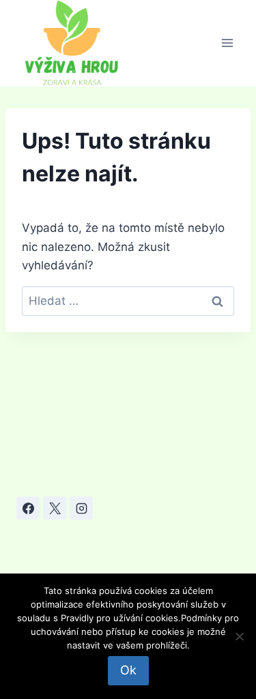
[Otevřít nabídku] (227, 43)
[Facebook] (28, 508)
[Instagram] (81, 508)
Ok (128, 670)
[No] (239, 636)
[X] (54, 508)
